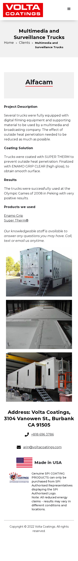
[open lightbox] (39, 272)
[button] (69, 9)
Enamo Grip (13, 216)
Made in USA (48, 462)
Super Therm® (16, 220)
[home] (23, 10)
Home (9, 43)
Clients (24, 43)
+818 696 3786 (42, 434)
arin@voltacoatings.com (42, 447)
